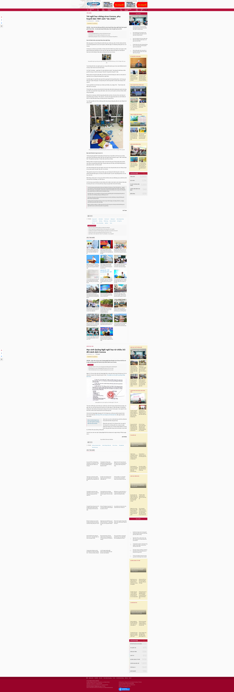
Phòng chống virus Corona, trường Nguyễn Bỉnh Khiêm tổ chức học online (100, 368)
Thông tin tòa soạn (97, 0)
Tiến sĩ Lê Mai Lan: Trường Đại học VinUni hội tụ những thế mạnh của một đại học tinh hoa (120, 478)
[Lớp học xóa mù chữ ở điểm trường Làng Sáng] (138, 151)
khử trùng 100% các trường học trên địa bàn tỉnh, (105, 414)
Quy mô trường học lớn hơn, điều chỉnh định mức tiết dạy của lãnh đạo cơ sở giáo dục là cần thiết (140, 40)
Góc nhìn (103, 10)
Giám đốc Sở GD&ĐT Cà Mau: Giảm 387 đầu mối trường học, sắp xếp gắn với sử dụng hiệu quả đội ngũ (106, 251)
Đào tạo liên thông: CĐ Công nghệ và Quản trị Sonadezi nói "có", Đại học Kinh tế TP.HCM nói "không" (106, 537)
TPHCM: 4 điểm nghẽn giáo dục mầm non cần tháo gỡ (142, 496)
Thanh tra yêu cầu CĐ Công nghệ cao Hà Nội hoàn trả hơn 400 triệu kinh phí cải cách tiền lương (120, 324)
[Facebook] (1, 19)
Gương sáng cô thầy (135, 560)
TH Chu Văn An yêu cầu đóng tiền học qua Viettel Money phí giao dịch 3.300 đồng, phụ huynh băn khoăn (93, 281)
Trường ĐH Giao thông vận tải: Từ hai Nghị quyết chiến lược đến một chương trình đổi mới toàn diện (93, 508)
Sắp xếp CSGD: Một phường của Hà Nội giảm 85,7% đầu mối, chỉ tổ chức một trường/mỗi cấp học (120, 251)
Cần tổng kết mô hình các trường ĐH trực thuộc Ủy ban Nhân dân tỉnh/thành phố (134, 469)
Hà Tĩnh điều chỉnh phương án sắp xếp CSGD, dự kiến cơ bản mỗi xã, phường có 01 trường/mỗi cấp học (106, 310)
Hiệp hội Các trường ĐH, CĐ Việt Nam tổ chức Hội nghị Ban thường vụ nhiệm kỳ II (133, 456)
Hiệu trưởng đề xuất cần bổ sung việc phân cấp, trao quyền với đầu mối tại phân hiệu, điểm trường (134, 369)
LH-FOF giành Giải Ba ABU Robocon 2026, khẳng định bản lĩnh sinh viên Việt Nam (106, 551)
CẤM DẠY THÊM (133, 651)
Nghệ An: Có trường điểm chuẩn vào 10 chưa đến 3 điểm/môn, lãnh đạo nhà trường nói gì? (142, 369)
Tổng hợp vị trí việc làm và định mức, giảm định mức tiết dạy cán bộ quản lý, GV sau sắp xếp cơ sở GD (93, 478)
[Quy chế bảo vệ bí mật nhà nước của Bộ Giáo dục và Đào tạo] (120, 501)
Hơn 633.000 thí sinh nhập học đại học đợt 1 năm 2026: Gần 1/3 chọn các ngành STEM (93, 537)
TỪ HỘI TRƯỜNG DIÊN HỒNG (134, 185)
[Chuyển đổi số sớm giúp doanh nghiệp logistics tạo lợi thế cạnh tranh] (134, 629)
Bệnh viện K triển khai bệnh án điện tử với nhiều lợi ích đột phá (99, 227)
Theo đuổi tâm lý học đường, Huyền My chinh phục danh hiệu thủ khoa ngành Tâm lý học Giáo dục (106, 493)
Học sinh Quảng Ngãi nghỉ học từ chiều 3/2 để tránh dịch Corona (99, 33)
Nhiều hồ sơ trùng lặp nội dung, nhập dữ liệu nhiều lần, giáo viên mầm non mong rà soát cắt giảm (134, 511)
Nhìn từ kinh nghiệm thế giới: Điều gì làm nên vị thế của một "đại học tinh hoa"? (120, 522)
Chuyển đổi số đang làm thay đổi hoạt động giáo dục (142, 455)
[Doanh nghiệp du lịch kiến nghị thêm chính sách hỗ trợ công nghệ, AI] (134, 618)
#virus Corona (114, 445)
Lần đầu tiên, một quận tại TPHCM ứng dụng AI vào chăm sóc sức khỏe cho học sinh (103, 230)
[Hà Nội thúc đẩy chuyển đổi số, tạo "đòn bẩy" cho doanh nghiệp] (138, 609)
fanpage (124, 689)
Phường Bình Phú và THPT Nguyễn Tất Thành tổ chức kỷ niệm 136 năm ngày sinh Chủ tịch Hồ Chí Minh (133, 106)
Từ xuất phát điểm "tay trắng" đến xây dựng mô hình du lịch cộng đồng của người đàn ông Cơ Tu (142, 166)
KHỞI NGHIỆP (133, 671)
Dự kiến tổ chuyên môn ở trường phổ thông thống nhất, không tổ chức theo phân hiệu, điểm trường (140, 533)
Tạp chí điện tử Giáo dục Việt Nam (106, 439)
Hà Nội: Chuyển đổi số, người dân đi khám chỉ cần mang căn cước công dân (101, 229)
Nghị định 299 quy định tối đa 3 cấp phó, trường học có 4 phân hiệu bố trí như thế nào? (140, 539)
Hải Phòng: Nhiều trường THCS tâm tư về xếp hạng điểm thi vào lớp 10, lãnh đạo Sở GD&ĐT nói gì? (93, 251)
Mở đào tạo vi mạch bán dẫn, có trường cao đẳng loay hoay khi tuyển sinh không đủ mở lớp (120, 493)
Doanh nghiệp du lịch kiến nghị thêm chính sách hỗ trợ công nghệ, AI (133, 623)
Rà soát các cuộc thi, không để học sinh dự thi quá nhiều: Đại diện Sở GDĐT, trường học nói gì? (133, 382)
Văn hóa (137, 10)
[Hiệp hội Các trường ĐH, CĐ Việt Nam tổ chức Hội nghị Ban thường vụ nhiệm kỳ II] (134, 450)
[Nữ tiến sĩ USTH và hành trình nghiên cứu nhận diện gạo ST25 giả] (142, 575)
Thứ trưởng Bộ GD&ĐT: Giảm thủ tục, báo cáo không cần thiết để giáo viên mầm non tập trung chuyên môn (142, 511)
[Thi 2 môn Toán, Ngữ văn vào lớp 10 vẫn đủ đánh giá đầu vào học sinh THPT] (93, 331)
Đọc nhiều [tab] (138, 13)
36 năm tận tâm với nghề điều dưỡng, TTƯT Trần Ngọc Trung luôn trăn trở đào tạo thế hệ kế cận (142, 594)
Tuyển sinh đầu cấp (134, 663)
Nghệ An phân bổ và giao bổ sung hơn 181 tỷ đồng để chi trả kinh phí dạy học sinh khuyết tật (120, 309)
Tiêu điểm (98, 10)
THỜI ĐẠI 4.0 (132, 667)
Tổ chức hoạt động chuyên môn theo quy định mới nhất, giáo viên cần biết (140, 556)
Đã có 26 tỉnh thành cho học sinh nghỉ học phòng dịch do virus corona (93, 421)
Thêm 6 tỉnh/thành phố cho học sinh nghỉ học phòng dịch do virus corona (100, 369)
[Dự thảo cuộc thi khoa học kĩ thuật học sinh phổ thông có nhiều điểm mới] (106, 471)
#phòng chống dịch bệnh (96, 445)
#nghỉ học (106, 223)
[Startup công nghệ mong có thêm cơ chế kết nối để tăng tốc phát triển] (142, 618)
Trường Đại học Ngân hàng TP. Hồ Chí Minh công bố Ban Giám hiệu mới (142, 412)
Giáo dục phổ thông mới (136, 347)
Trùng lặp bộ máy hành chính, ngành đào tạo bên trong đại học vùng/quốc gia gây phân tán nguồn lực (93, 493)
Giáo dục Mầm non (134, 476)
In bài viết (90, 442)
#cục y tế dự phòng (100, 223)
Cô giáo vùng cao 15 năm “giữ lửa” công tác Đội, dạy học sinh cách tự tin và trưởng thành (134, 594)
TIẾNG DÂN (132, 176)
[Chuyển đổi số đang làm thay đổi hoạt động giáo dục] (142, 450)
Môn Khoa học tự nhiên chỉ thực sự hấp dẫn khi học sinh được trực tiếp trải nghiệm (133, 582)
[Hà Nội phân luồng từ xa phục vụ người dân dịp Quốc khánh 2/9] (106, 318)
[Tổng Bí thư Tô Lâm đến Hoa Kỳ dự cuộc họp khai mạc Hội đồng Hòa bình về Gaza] (134, 71)
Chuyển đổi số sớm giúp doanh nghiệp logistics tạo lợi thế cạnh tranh (134, 634)
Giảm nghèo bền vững (135, 144)
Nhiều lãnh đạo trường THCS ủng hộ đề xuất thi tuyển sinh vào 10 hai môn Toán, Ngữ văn (93, 309)
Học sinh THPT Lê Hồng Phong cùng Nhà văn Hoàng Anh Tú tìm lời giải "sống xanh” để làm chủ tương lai (93, 464)
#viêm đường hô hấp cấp (106, 445)
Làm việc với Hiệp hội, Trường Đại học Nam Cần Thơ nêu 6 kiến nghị (142, 468)
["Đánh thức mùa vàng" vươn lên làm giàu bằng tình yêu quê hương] (134, 159)
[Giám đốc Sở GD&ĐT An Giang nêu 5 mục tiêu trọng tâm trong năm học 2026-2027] (106, 288)
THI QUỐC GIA (133, 647)
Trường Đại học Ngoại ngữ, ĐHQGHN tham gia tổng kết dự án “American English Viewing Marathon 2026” (106, 464)
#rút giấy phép (121, 445)
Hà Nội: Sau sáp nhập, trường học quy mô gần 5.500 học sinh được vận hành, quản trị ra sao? (120, 295)
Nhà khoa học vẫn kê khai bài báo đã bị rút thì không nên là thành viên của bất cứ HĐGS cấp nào (134, 136)
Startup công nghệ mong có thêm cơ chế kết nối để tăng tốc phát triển (142, 623)
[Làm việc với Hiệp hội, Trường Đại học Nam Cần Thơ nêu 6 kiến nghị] (142, 463)
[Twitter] (1, 23)
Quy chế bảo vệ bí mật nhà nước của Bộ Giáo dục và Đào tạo (120, 507)
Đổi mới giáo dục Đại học (136, 643)
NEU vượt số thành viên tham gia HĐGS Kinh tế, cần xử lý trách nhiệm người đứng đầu (142, 136)
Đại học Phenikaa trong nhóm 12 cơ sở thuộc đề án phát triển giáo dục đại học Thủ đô (106, 507)
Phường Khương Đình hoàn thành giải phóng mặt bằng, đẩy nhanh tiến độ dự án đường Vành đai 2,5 (93, 295)
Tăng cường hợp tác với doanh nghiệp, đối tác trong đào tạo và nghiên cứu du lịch (137, 444)
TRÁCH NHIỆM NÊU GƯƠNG (136, 114)
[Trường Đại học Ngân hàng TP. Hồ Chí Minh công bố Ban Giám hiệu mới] (142, 407)
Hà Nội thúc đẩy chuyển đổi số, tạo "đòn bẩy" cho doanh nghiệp (137, 612)
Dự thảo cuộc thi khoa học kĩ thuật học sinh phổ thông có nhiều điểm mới (105, 478)
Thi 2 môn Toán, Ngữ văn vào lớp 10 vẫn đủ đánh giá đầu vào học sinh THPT (93, 338)
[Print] (1, 26)
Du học (121, 10)
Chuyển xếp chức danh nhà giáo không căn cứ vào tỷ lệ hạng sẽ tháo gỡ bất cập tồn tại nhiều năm (140, 45)
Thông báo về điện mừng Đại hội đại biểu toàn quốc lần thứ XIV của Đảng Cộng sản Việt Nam (142, 78)
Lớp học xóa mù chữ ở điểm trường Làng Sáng (138, 154)
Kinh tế (142, 10)
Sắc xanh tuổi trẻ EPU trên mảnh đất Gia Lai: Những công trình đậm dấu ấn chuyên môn (138, 94)
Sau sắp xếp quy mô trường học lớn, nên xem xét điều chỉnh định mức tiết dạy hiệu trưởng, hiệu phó (139, 34)
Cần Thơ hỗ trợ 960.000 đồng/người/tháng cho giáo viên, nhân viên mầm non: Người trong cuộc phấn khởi (137, 484)
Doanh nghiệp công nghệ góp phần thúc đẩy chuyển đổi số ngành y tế (142, 634)
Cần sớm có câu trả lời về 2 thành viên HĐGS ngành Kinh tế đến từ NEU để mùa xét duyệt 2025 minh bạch (138, 124)
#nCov (111, 223)
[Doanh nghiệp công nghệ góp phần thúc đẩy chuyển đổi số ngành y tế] (142, 629)
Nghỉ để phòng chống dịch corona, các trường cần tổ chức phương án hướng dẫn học (102, 36)
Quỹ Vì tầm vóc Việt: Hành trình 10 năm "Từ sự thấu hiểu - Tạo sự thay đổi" (101, 233)
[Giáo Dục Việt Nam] (94, 4)
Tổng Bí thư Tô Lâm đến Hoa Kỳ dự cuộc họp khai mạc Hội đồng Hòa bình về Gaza (134, 78)
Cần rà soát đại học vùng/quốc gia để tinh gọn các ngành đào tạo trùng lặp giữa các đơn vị (120, 537)
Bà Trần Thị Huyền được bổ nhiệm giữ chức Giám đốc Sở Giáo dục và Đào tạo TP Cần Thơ (137, 401)
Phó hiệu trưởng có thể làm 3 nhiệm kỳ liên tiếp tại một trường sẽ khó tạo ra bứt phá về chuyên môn (140, 551)
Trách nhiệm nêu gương (112, 10)
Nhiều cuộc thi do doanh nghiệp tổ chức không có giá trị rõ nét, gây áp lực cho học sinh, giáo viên (142, 382)
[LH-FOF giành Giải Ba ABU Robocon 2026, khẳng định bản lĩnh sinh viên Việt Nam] (106, 545)
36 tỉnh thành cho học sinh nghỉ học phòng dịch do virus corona (99, 35)
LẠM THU (132, 655)
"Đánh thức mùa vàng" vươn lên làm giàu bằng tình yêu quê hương (134, 165)
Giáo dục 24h (92, 10)
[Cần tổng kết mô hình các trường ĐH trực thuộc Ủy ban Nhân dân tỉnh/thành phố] (134, 463)
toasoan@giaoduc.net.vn (143, 0)
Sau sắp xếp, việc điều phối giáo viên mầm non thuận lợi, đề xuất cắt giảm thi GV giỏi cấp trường (134, 498)
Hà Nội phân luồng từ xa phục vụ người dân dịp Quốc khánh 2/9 (106, 324)
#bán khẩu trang (95, 447)
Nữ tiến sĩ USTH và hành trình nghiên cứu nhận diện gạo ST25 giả (142, 581)
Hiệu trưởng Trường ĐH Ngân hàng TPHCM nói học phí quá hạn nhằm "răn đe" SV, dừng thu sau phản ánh (106, 266)
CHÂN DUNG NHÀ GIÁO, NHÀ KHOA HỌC (137, 391)
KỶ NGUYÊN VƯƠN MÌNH (135, 56)
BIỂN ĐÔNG (132, 193)
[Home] (1, 16)
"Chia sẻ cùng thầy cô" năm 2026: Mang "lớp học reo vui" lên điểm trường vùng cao (137, 570)
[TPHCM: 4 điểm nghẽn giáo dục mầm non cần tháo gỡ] (142, 491)
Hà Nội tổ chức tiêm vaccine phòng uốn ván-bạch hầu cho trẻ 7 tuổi (99, 232)
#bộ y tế (93, 223)
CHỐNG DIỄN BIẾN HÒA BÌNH (135, 189)
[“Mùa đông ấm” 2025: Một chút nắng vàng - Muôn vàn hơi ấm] (142, 100)
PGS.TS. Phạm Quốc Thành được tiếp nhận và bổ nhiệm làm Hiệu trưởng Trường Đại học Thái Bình (142, 427)
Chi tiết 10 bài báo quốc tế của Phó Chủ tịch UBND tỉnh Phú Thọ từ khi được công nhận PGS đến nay (134, 413)
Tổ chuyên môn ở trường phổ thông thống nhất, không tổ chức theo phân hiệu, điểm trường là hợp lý (140, 28)
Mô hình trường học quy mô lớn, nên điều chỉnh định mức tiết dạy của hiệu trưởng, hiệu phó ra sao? (93, 522)
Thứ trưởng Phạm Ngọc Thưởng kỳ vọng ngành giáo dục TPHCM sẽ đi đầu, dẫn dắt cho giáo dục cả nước (120, 281)
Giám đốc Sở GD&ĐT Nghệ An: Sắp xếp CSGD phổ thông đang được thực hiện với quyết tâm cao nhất (106, 338)
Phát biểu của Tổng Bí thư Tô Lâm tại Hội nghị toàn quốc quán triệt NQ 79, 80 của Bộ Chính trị (138, 65)
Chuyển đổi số (133, 602)
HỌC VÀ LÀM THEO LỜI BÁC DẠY (137, 84)
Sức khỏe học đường (128, 10)
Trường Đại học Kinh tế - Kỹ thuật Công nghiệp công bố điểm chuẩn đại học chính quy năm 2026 (140, 545)
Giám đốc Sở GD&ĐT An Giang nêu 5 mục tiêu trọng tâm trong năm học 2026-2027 (106, 295)
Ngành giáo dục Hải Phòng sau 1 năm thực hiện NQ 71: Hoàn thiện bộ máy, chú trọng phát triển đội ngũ (93, 266)
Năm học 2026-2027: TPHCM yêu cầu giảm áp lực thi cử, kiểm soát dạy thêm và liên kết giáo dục (93, 324)
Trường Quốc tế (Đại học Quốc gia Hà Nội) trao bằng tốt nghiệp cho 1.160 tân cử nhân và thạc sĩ (93, 551)
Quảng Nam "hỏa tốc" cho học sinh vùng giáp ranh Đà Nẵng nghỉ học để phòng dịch (102, 366)
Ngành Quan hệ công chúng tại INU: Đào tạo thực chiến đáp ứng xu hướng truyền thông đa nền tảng (120, 464)
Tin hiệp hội (133, 435)
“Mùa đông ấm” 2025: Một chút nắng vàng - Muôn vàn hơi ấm (142, 105)
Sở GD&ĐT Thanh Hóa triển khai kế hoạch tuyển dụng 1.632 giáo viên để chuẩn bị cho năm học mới (106, 281)
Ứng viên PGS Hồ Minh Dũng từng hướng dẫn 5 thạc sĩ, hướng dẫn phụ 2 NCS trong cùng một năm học (133, 427)
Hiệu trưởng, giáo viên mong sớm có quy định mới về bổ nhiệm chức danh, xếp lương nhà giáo (120, 265)
